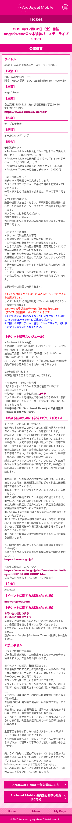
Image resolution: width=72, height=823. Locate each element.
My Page (60, 811)
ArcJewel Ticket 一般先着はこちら (35, 784)
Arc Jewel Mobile (36, 7)
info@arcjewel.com (17, 601)
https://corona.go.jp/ (18, 559)
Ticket (36, 19)
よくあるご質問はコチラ (17, 617)
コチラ (42, 394)
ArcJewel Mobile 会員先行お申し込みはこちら (36, 797)
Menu (36, 811)
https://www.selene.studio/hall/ (25, 112)
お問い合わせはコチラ (16, 613)
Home (12, 811)
